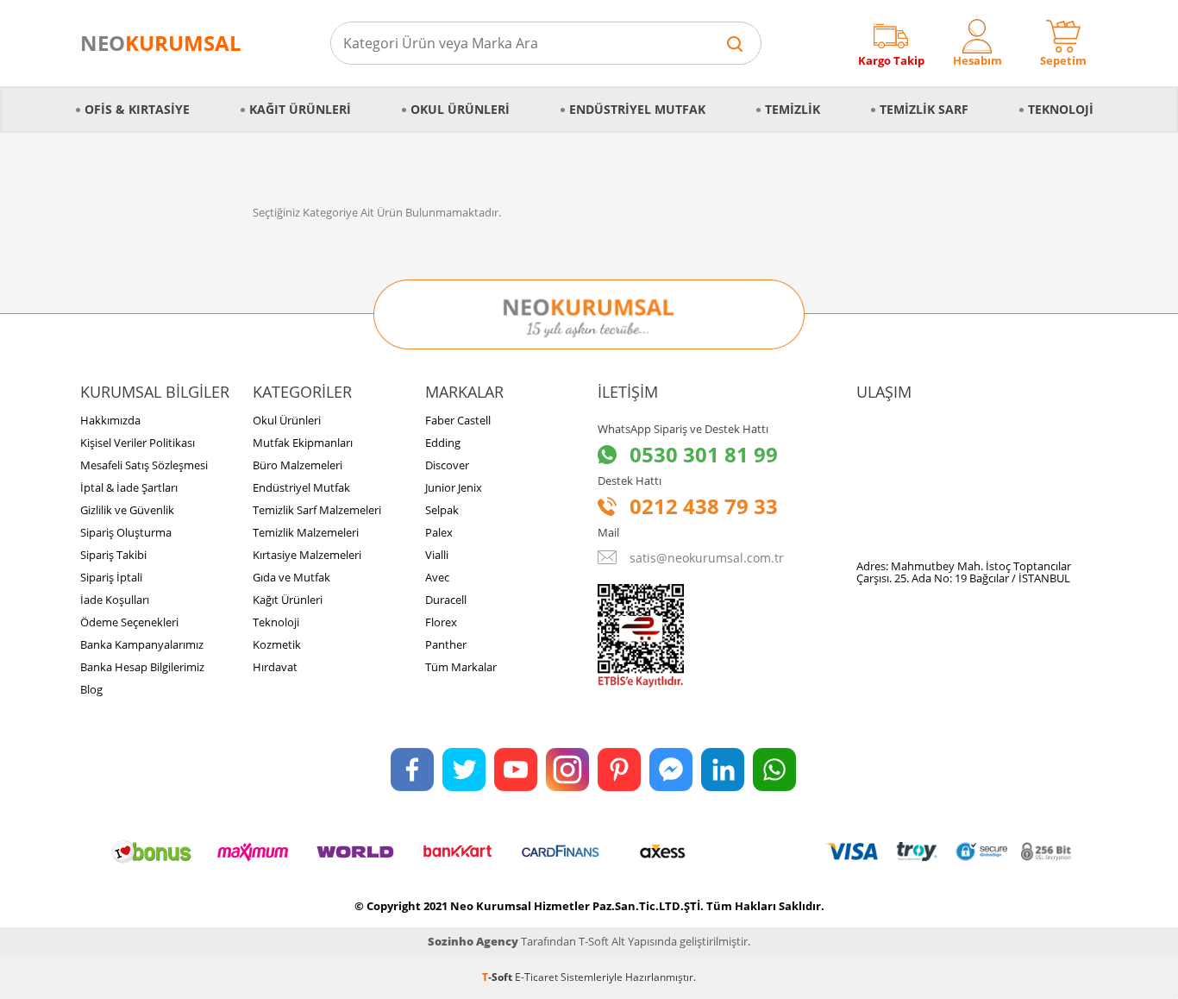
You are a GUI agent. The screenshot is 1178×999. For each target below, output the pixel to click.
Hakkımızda (110, 420)
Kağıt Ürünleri (300, 109)
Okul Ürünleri (460, 109)
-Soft (498, 977)
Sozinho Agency (473, 941)
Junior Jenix (453, 487)
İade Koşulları (114, 599)
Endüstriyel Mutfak (637, 109)
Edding (443, 442)
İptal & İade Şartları (129, 487)
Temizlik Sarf (924, 109)
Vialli (436, 555)
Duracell (446, 599)
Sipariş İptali (111, 577)
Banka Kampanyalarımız (142, 644)
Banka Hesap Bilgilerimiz (142, 667)
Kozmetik (277, 644)
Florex (441, 622)
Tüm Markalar (461, 667)
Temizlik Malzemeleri (306, 532)
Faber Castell (458, 420)
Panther (446, 644)
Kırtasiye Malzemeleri (307, 555)
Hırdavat (275, 667)
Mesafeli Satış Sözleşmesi (144, 465)
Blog (91, 689)
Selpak (442, 510)
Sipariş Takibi (113, 555)
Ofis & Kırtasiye (137, 109)
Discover (447, 465)
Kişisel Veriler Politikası (137, 442)
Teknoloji (1060, 109)
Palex (439, 532)
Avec (437, 577)
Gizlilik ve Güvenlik (127, 510)
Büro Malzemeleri (297, 465)
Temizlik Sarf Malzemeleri (317, 510)
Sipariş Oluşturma (126, 532)
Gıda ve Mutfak (291, 577)
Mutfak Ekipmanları (303, 442)
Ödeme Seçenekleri (129, 622)
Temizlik (792, 109)
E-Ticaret (536, 977)
